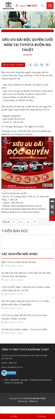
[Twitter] (41, 64)
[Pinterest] (47, 64)
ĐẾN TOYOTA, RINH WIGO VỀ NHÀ (18, 264)
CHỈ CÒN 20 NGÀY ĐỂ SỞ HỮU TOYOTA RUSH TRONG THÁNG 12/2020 (24, 319)
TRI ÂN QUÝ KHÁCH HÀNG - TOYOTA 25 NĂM (24, 331)
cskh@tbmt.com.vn (15, 367)
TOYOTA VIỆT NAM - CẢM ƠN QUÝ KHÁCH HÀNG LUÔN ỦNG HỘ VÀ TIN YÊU (25, 290)
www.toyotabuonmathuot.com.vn (26, 205)
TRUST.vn (33, 401)
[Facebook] (30, 64)
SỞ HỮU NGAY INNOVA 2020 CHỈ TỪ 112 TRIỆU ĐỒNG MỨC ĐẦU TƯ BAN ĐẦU (25, 304)
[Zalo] (36, 64)
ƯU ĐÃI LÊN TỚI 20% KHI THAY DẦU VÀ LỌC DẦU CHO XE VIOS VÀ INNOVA (26, 276)
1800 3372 (12, 362)
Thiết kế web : (23, 401)
